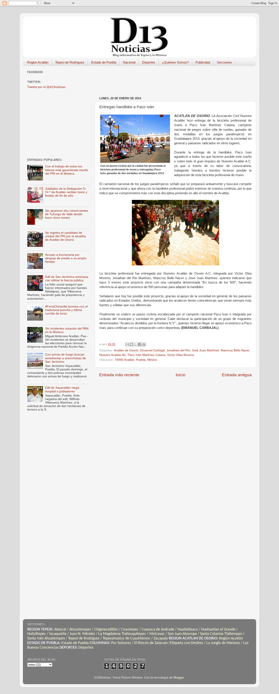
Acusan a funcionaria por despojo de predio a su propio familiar (65, 258)
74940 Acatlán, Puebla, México (136, 359)
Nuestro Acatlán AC (112, 355)
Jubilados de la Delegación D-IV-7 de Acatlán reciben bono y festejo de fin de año (66, 192)
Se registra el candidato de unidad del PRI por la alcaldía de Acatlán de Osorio (65, 236)
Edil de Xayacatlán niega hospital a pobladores (62, 389)
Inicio (180, 375)
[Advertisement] (178, 79)
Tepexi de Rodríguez (69, 62)
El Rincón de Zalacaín (151, 643)
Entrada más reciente (119, 375)
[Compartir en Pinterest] (144, 344)
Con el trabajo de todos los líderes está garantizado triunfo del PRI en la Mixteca (66, 170)
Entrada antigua (237, 375)
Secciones (224, 62)
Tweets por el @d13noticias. (46, 87)
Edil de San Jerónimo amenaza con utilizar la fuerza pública (66, 278)
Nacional (129, 62)
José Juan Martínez (205, 350)
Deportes (148, 62)
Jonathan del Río (178, 350)
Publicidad (203, 62)
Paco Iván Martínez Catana (146, 355)
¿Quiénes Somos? (175, 62)
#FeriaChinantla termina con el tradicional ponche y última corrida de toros (66, 310)
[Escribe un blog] (131, 344)
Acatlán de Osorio (126, 350)
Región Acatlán (37, 62)
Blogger (179, 677)
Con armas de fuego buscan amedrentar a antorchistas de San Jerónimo (65, 358)
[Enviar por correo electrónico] (127, 344)
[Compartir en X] (135, 344)
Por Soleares (121, 643)
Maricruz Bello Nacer (235, 350)
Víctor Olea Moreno (180, 355)
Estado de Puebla (103, 62)
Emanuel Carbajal (152, 350)
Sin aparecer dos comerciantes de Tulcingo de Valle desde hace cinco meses (66, 214)
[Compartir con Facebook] (140, 344)
